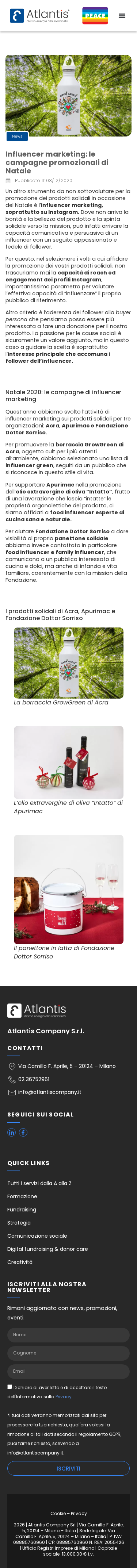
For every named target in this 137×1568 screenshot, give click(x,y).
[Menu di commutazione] (122, 15)
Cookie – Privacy (68, 1513)
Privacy (64, 1397)
